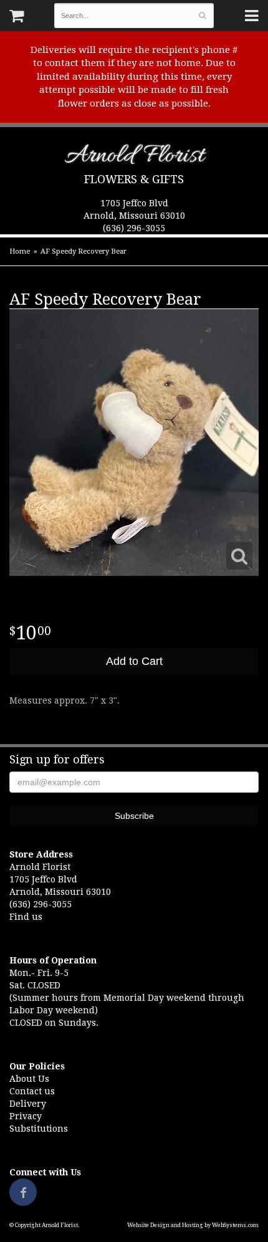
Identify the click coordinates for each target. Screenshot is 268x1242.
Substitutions (38, 1129)
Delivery (27, 1104)
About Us (29, 1079)
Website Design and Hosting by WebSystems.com (193, 1225)
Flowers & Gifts (134, 179)
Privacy (25, 1116)
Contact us (32, 1091)
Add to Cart (134, 661)
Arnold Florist (134, 158)
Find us (25, 917)
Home (19, 251)
